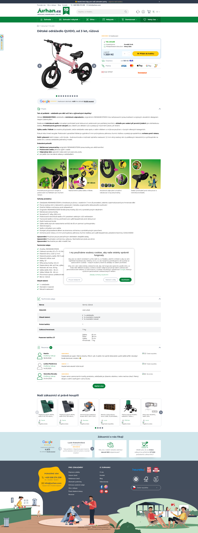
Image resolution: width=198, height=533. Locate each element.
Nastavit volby (111, 280)
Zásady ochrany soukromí (99, 275)
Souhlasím (125, 280)
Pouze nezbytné (74, 280)
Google (122, 269)
